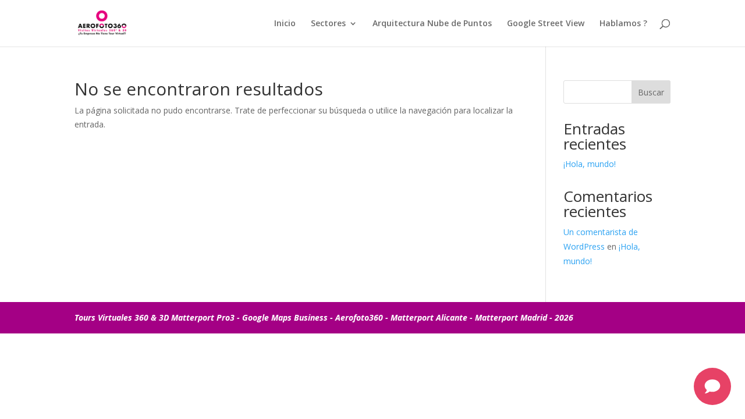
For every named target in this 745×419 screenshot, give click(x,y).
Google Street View (545, 24)
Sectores (328, 24)
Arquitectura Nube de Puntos (432, 24)
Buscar (651, 92)
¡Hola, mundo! (589, 163)
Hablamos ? (623, 24)
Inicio (285, 24)
